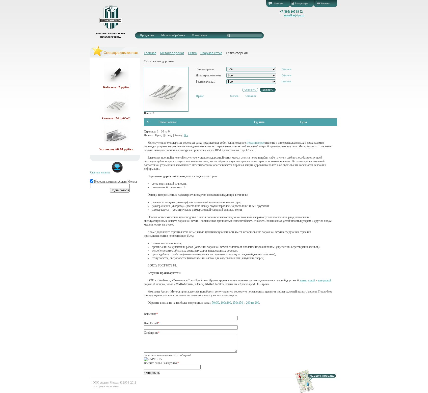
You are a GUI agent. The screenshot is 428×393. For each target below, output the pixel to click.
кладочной (324, 280)
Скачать (234, 96)
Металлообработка (173, 35)
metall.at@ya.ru (294, 15)
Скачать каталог (100, 172)
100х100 (226, 302)
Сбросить (287, 69)
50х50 (215, 302)
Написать (278, 3)
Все (186, 135)
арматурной (307, 280)
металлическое (255, 142)
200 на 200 (252, 302)
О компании (199, 35)
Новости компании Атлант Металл (115, 181)
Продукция (147, 35)
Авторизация (301, 3)
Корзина (325, 3)
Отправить (250, 96)
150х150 (238, 302)
